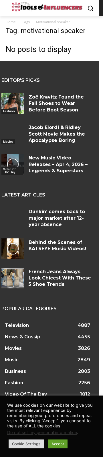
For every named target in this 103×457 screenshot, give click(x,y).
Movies (8, 142)
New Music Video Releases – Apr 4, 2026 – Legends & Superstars (58, 164)
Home (11, 22)
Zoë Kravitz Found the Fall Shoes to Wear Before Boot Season (56, 103)
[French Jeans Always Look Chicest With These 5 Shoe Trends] (12, 278)
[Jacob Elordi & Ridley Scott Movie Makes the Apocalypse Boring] (12, 134)
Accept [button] (58, 443)
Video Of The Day (9, 170)
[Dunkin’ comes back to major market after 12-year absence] (12, 218)
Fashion (9, 111)
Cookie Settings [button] (26, 443)
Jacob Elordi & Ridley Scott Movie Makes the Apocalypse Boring (57, 134)
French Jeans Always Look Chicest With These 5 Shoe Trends (60, 278)
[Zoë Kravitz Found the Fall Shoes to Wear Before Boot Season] (12, 103)
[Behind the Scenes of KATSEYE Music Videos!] (12, 248)
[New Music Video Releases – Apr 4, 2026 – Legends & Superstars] (12, 164)
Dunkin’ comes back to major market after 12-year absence (57, 218)
